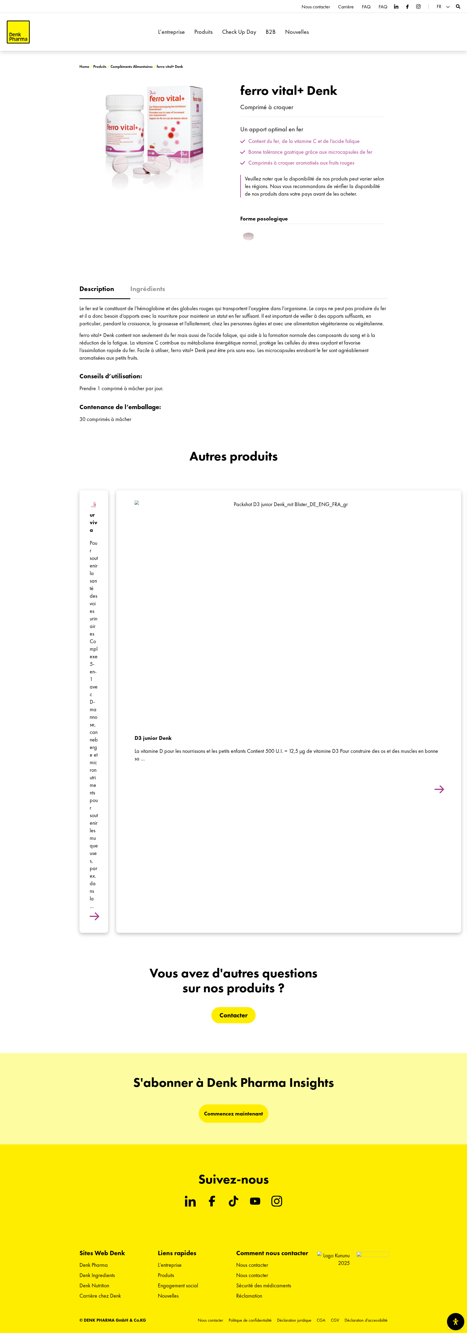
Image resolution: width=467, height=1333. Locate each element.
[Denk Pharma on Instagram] (418, 6)
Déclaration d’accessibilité (366, 1320)
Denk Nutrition (94, 1285)
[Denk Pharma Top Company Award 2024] (333, 1273)
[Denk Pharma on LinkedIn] (396, 6)
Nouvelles (297, 31)
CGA (321, 1320)
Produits (203, 31)
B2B (271, 31)
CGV (335, 1320)
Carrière (346, 7)
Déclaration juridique (294, 1320)
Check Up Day (239, 31)
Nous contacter (316, 7)
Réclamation (249, 1295)
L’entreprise (171, 31)
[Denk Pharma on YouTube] (255, 1201)
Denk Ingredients (97, 1275)
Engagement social (178, 1285)
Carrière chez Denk (100, 1295)
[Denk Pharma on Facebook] (407, 6)
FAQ (366, 7)
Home (84, 66)
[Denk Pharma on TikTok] (233, 1201)
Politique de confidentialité (250, 1320)
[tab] (104, 289)
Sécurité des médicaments (263, 1285)
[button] (444, 7)
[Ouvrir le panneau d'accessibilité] (455, 1321)
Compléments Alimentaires (132, 66)
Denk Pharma (93, 1265)
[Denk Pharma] (18, 32)
